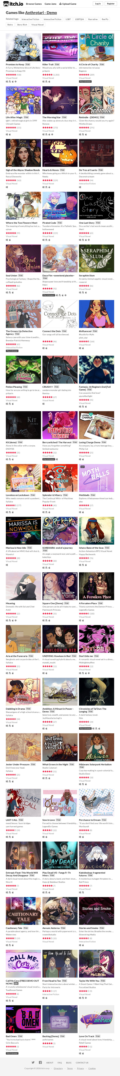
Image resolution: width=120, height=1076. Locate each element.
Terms (70, 1068)
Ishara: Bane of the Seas (91, 547)
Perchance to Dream (90, 819)
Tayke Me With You (89, 980)
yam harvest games (14, 826)
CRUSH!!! (47, 386)
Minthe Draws (85, 124)
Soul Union (11, 275)
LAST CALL (11, 819)
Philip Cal (83, 449)
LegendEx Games (86, 610)
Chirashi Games (13, 124)
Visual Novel (37, 24)
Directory (58, 1068)
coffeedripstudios (14, 282)
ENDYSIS (10, 449)
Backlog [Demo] (50, 1036)
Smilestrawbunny (50, 449)
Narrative (92, 19)
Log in (98, 3)
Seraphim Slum (87, 275)
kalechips (46, 557)
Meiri (81, 229)
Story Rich (22, 24)
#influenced (85, 331)
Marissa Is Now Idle (16, 547)
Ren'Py (105, 19)
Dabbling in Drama (15, 708)
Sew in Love (48, 819)
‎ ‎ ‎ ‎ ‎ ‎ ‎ (43, 337)
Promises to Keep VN (15, 71)
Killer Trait (48, 64)
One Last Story (87, 222)
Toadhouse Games (14, 990)
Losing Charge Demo (89, 442)
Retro (10, 24)
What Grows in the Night (55, 764)
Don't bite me (86, 656)
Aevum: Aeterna (51, 928)
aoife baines (47, 1039)
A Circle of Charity (88, 64)
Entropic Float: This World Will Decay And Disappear (22, 874)
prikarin (46, 71)
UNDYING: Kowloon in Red (56, 656)
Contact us (82, 1062)
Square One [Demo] (52, 603)
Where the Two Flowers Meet (21, 222)
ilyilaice (9, 501)
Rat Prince (84, 882)
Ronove (45, 124)
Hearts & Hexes (50, 170)
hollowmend (48, 229)
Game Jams (50, 3)
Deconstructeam (86, 176)
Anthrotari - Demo (41, 12)
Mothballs (84, 495)
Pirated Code (49, 222)
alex (81, 501)
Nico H (9, 882)
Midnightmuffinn (87, 662)
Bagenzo (83, 71)
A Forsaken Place (88, 603)
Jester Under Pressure (18, 764)
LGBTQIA (79, 19)
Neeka (45, 176)
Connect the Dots (51, 331)
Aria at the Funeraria (16, 656)
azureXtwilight (85, 396)
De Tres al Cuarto (88, 170)
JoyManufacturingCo (52, 718)
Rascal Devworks (13, 176)
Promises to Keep (15, 64)
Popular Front (48, 501)
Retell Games (85, 1043)
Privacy (80, 1068)
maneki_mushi (48, 662)
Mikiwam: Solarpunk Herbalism (95, 764)
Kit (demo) (11, 442)
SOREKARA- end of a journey (57, 547)
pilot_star (83, 337)
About (49, 1062)
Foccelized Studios (87, 987)
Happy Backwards (87, 554)
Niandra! (10, 554)
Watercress (11, 934)
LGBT (68, 19)
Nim (81, 718)
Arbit (8, 610)
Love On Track (86, 1036)
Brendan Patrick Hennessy (18, 340)
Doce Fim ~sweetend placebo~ (58, 275)
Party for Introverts (51, 987)
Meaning (10, 603)
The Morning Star (51, 117)
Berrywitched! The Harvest (56, 442)
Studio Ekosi (84, 773)
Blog (68, 1062)
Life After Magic (14, 117)
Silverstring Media (87, 934)
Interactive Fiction (30, 19)
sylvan (9, 229)
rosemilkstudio (49, 934)
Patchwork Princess (51, 610)
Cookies (92, 1068)
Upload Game (69, 3)
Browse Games (34, 3)
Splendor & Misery (52, 495)
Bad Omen (11, 1036)
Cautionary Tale (14, 928)
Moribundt (84, 826)
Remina (45, 393)
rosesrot (83, 282)
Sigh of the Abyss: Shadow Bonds (23, 170)
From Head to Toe (51, 980)
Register (111, 3)
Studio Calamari (49, 767)
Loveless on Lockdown (17, 495)
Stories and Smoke (88, 928)
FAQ (60, 1062)
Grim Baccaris (12, 1043)
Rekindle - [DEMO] (89, 117)
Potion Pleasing (14, 386)
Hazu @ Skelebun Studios (53, 882)
